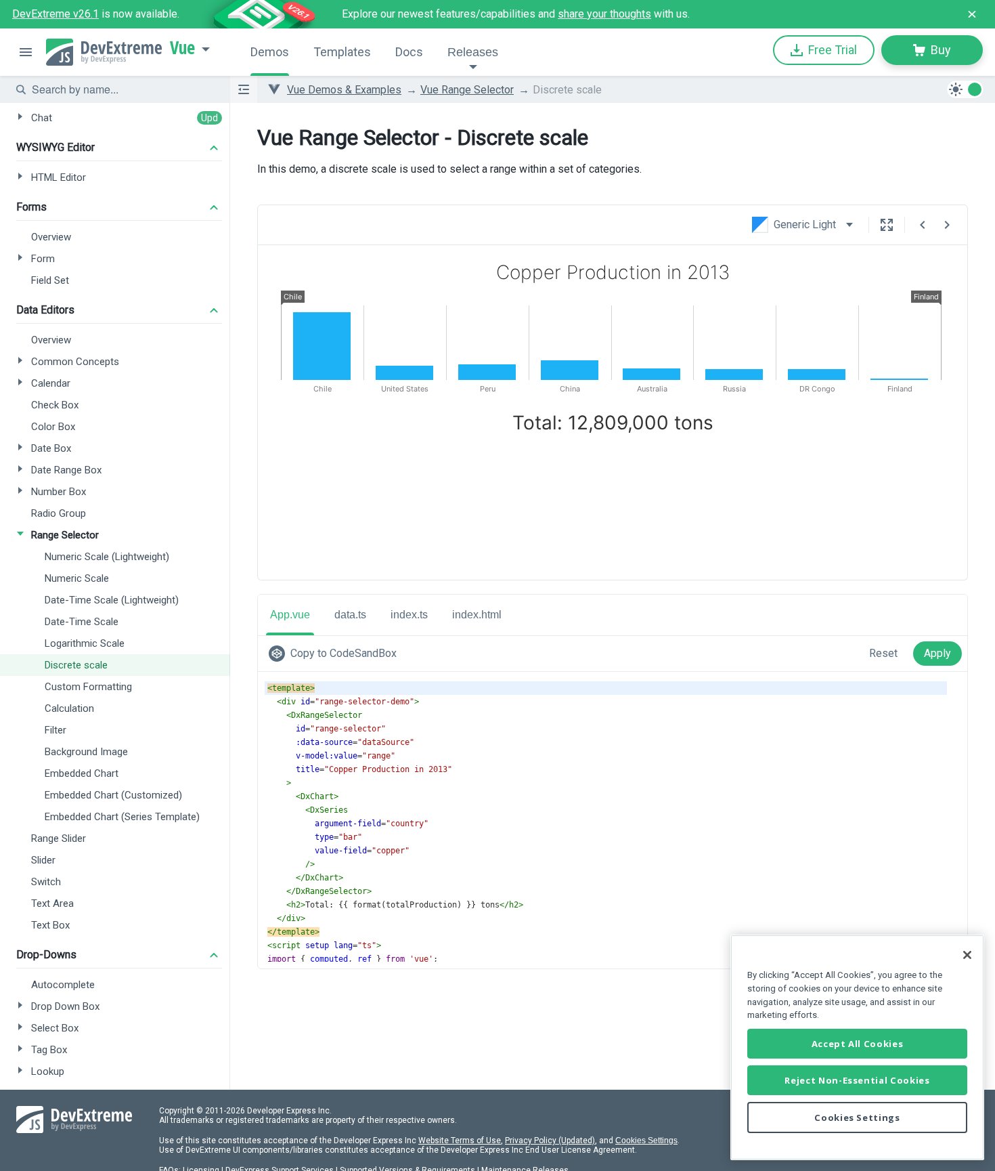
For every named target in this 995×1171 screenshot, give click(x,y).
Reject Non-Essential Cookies (856, 1080)
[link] (335, 653)
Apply (937, 653)
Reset (883, 653)
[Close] (967, 955)
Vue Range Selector (467, 89)
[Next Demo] (947, 225)
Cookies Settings (646, 1140)
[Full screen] (887, 225)
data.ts (350, 614)
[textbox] (122, 89)
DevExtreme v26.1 (55, 13)
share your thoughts (604, 13)
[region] (857, 1047)
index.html (477, 614)
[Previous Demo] (922, 225)
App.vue (290, 614)
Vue (182, 48)
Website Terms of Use (459, 1140)
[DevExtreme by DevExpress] (104, 52)
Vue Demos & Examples (344, 89)
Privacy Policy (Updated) (550, 1140)
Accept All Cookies (858, 1044)
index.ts (409, 614)
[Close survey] (972, 14)
